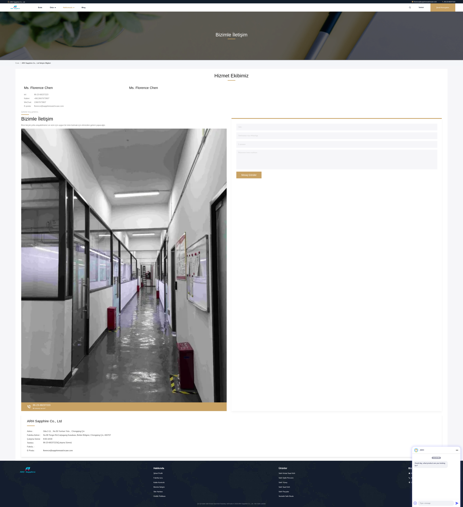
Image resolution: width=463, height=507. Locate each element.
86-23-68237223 (449, 2)
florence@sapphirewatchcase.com (425, 2)
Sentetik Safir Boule (286, 496)
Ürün (52, 7)
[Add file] (415, 503)
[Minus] (457, 450)
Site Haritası (158, 492)
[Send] (457, 503)
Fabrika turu (158, 478)
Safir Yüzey (283, 482)
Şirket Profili (158, 473)
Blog (83, 7)
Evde (40, 7)
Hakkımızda (68, 7)
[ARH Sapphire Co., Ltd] (15, 7)
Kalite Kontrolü (159, 482)
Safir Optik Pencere (286, 478)
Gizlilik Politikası (159, 496)
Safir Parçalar (284, 492)
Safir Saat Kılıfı (284, 487)
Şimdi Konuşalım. (442, 7)
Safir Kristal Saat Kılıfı (287, 473)
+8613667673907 (41, 98)
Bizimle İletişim (159, 487)
